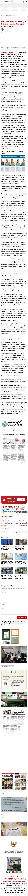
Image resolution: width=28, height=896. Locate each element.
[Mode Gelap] (23, 2)
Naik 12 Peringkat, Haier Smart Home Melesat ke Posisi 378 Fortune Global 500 (21, 563)
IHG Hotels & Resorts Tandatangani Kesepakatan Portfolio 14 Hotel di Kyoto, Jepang (7, 548)
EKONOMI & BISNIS (5, 19)
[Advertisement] (14, 479)
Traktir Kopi (21, 499)
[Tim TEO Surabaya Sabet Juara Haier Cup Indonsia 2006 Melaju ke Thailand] (7, 570)
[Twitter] (10, 872)
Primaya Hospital (7, 516)
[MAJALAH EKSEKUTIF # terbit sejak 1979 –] (9, 1)
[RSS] (21, 872)
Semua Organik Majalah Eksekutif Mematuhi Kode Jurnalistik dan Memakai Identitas (14, 880)
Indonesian (6, 666)
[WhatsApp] (18, 872)
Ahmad (5, 28)
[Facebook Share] (14, 532)
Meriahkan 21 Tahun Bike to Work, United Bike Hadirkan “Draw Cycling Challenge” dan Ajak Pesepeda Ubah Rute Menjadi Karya (7, 563)
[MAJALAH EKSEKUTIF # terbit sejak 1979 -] (14, 864)
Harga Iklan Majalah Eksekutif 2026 (14, 878)
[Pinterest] (13, 872)
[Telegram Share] (23, 532)
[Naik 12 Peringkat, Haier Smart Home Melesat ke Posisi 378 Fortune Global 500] (21, 556)
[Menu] (2, 1)
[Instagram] (15, 872)
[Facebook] (7, 872)
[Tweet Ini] (17, 532)
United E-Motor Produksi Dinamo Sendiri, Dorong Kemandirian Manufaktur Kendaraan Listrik (20, 577)
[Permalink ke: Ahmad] (2, 29)
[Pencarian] (26, 2)
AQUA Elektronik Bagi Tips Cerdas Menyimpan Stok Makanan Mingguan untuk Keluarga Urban (20, 548)
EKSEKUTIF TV (14, 876)
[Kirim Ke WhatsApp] (26, 532)
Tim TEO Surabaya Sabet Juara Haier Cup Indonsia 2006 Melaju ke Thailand (7, 577)
